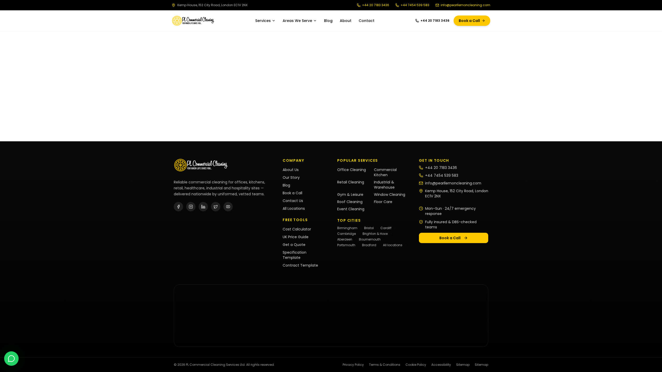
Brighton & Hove (375, 233)
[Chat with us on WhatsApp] (11, 358)
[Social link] (178, 206)
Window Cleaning (389, 194)
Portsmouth (346, 245)
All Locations (294, 208)
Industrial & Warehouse (384, 185)
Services (263, 20)
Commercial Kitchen (385, 172)
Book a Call (469, 20)
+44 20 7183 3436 (375, 5)
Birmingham (347, 228)
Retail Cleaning (350, 182)
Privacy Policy (353, 365)
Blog (328, 20)
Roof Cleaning (350, 201)
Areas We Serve (297, 20)
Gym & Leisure (350, 194)
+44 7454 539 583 (415, 5)
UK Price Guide (296, 236)
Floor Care (383, 201)
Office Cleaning (351, 169)
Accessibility (441, 365)
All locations (392, 245)
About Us (291, 169)
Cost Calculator (297, 229)
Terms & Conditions (384, 365)
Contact (366, 20)
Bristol (369, 228)
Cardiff (386, 228)
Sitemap (463, 365)
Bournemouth (370, 239)
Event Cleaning (350, 209)
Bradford (369, 245)
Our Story (291, 177)
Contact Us (293, 200)
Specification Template (294, 255)
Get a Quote (294, 244)
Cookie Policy (415, 365)
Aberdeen (344, 239)
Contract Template (300, 265)
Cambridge (346, 233)
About (345, 20)
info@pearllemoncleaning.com (465, 5)
